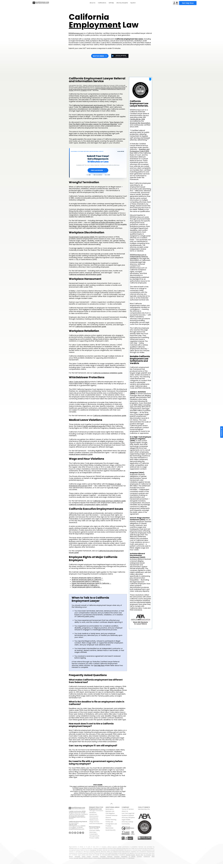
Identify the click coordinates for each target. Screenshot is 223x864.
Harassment (93, 814)
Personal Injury (94, 827)
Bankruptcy (110, 809)
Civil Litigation (110, 813)
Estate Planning (111, 820)
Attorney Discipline (128, 818)
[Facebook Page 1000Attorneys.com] (70, 833)
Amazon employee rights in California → (87, 578)
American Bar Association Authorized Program (85, 89)
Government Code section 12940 (81, 237)
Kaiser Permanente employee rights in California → (91, 583)
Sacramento (105, 226)
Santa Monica (106, 858)
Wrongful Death (94, 836)
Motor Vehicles (94, 829)
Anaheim (112, 858)
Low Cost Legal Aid (128, 813)
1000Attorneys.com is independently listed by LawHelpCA (139, 256)
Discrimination (94, 816)
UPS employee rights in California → (85, 585)
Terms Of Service (128, 809)
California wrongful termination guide (105, 222)
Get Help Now (99, 665)
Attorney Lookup (127, 822)
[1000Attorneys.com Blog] (72, 833)
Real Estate (109, 828)
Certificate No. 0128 (137, 119)
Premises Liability (95, 830)
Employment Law (95, 809)
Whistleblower (94, 818)
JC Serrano (83, 90)
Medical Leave (94, 820)
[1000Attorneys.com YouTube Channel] (78, 833)
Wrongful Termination (96, 811)
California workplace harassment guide (90, 326)
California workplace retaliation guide (107, 373)
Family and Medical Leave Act (94, 426)
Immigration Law (111, 824)
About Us (125, 811)
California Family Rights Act (92, 107)
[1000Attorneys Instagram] (75, 833)
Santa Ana (119, 858)
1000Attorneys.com (76, 33)
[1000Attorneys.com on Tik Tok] (83, 833)
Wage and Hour (94, 822)
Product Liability (94, 838)
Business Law (110, 811)
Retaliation (93, 812)
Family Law (109, 822)
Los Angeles (122, 224)
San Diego (73, 226)
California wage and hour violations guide (109, 501)
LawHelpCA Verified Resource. (109, 89)
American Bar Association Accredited (76, 816)
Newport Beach (88, 858)
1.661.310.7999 (73, 824)
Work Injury (93, 832)
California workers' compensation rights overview (88, 504)
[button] (221, 432)
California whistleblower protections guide (109, 415)
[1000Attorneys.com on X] (80, 833)
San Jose (92, 226)
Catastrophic (94, 834)
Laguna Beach (97, 858)
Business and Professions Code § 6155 (139, 150)
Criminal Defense (111, 815)
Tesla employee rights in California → (86, 581)
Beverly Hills (139, 855)
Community (126, 824)
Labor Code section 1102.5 (79, 382)
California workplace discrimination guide (85, 274)
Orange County (130, 855)
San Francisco (83, 226)
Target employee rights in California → (87, 587)
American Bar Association (140, 123)
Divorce (108, 818)
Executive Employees (96, 823)
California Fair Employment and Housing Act (89, 105)
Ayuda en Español (128, 815)
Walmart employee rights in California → (87, 579)
